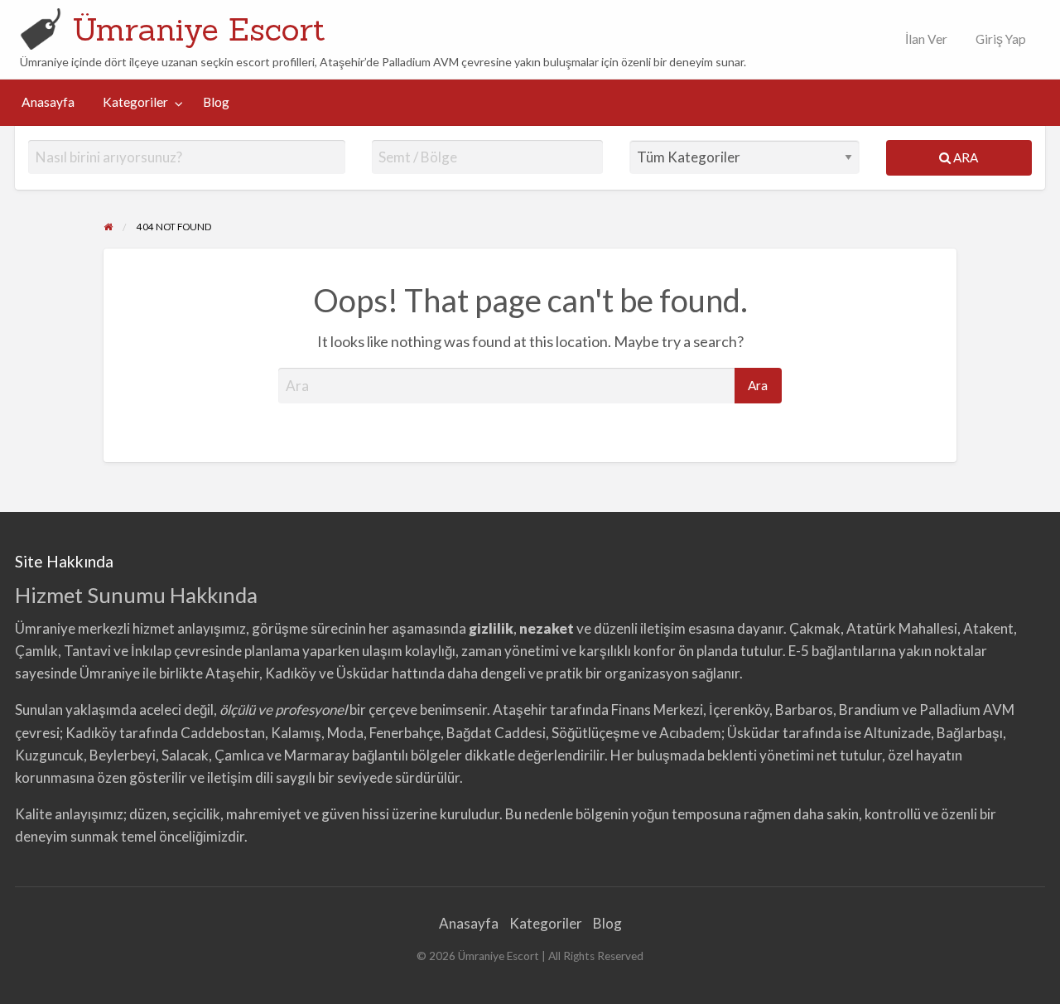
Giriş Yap (1001, 38)
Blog (216, 101)
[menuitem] (922, 39)
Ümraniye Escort (198, 29)
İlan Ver (925, 38)
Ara (964, 157)
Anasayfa (48, 101)
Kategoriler (135, 101)
